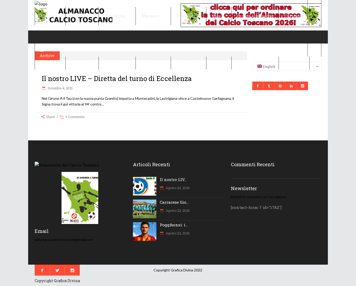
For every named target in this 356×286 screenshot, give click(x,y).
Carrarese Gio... (174, 202)
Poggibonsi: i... (174, 224)
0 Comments (75, 117)
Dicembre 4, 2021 (60, 88)
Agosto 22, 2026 (177, 233)
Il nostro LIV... (173, 179)
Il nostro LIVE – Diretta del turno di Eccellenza (117, 78)
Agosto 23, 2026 (177, 188)
